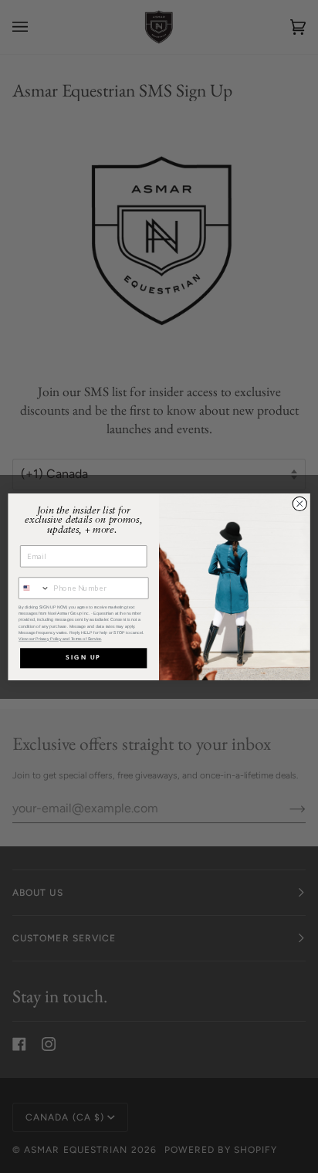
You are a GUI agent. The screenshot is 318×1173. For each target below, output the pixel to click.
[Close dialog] (299, 503)
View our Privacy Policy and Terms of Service (60, 638)
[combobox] (34, 588)
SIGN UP (83, 658)
